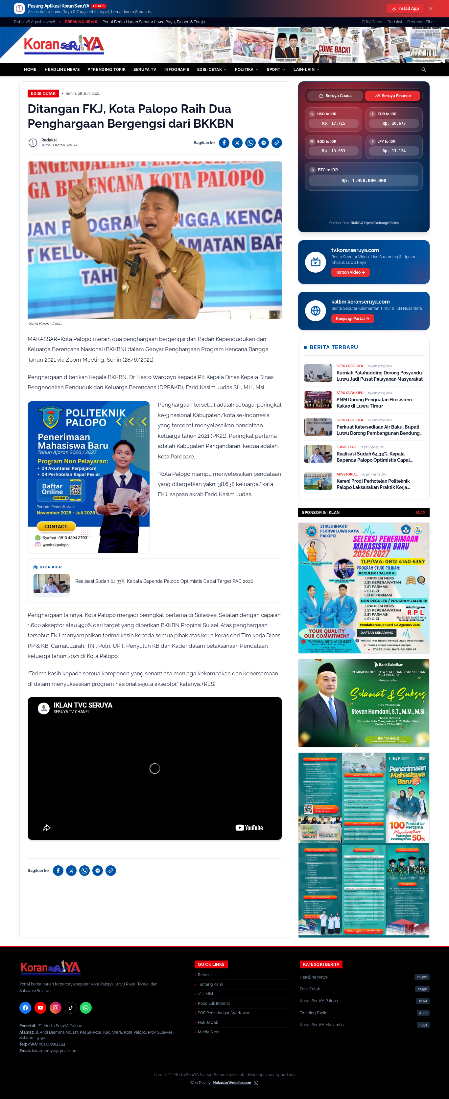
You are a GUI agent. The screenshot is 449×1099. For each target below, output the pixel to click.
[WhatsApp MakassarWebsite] (256, 1083)
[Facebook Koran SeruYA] (25, 1008)
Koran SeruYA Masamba (322, 1025)
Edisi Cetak (372, 22)
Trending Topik (313, 1013)
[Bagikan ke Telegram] (263, 142)
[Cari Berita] (424, 69)
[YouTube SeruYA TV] (40, 1008)
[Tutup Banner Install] (431, 8)
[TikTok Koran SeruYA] (71, 1008)
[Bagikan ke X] (237, 142)
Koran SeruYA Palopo (319, 1001)
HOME (30, 69)
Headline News (314, 977)
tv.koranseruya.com (355, 250)
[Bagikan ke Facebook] (224, 142)
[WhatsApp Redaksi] (86, 1008)
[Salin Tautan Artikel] (277, 142)
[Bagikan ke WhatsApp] (250, 142)
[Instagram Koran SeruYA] (55, 1008)
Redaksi (395, 22)
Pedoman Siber (421, 22)
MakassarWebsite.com (232, 1083)
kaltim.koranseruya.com (360, 302)
